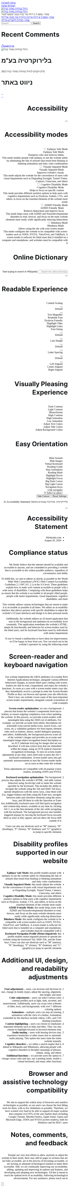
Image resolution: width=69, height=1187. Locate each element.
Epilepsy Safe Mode (57, 149)
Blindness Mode (59, 222)
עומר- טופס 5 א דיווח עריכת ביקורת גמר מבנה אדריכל (27, 17)
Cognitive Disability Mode (54, 184)
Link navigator (55, 490)
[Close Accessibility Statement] (66, 508)
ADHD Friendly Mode (56, 205)
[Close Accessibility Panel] (66, 121)
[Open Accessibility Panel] (2, 1184)
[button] (8, 2)
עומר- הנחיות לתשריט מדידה (15, 20)
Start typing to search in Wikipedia (20, 271)
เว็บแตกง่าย (7, 46)
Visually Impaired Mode (55, 166)
